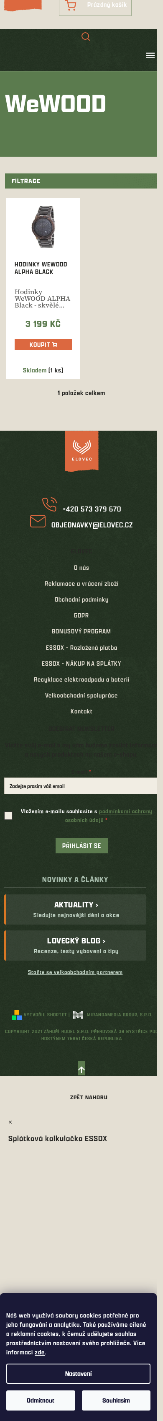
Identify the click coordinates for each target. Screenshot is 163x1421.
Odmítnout (40, 1400)
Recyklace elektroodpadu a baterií (82, 679)
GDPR (81, 615)
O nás (81, 567)
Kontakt (82, 711)
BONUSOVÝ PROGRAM (81, 631)
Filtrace (26, 180)
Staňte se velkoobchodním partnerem (75, 972)
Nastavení (78, 1373)
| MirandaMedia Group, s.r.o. (111, 1014)
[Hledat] (85, 37)
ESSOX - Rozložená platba (81, 647)
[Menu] (150, 55)
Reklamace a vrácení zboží (82, 583)
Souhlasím (116, 1400)
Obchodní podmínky (82, 599)
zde (40, 1352)
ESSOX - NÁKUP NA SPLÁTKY (81, 663)
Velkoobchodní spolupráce (81, 695)
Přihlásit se (81, 845)
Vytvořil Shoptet (45, 1014)
